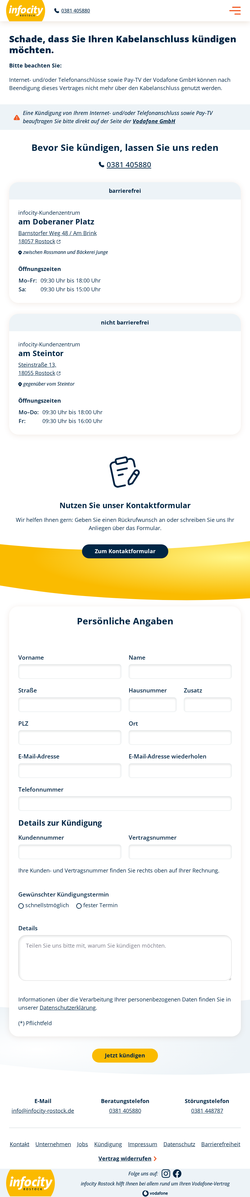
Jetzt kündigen (125, 1055)
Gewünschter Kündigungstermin (63, 894)
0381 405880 (129, 164)
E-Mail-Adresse (38, 756)
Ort (133, 723)
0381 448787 (207, 1110)
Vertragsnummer (153, 837)
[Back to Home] (25, 10)
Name (137, 657)
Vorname (31, 657)
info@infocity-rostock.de (43, 1110)
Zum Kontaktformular (125, 551)
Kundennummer (41, 837)
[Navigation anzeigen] (235, 11)
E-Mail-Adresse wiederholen (167, 756)
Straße (27, 690)
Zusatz (193, 690)
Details (28, 928)
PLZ (23, 723)
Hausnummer (148, 690)
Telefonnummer (40, 789)
